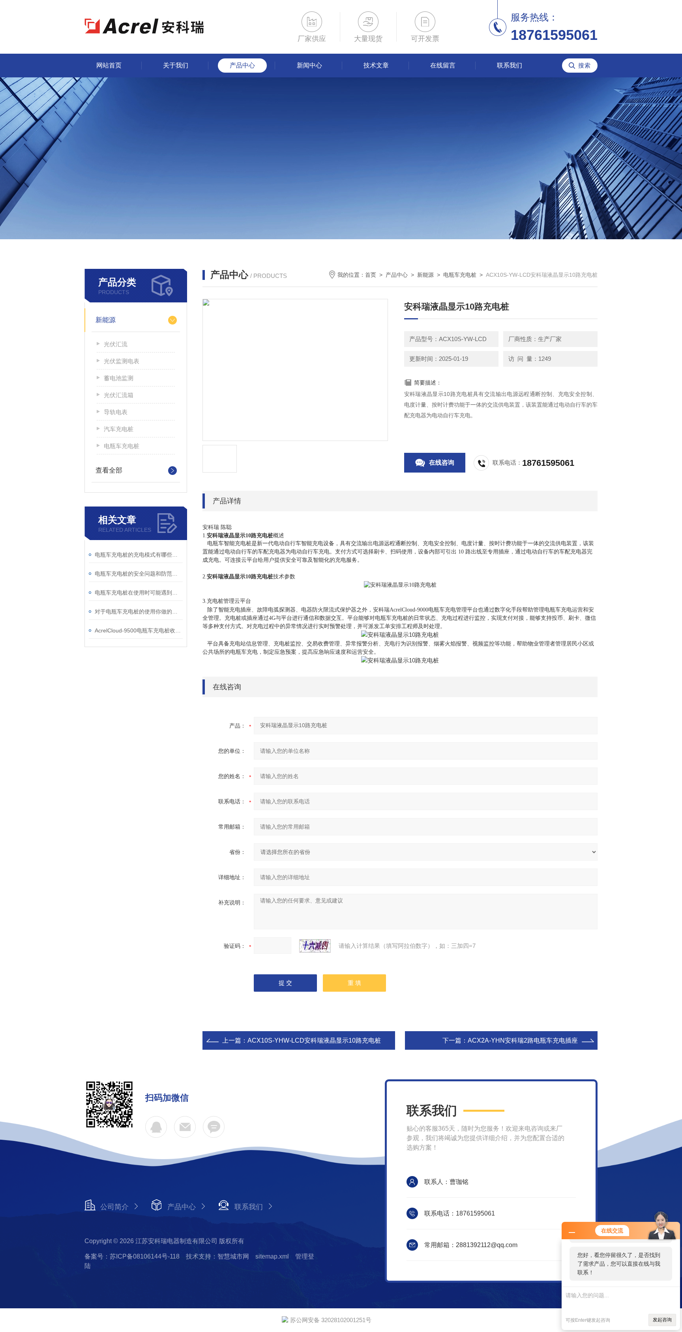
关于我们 (175, 65)
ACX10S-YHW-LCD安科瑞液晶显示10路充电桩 (314, 1040)
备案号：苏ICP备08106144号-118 (132, 1256)
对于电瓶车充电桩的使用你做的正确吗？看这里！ (139, 611)
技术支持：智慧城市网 (217, 1256)
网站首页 (109, 65)
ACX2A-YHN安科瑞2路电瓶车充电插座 (523, 1040)
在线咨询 (441, 462)
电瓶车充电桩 (121, 446)
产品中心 (242, 65)
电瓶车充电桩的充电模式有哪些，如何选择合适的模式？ (139, 555)
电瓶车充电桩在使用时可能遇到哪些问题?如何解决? (139, 592)
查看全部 (109, 470)
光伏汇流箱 (118, 395)
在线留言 (442, 65)
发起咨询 (662, 1320)
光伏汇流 (115, 344)
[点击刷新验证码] (315, 946)
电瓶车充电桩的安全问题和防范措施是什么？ (139, 573)
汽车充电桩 (118, 429)
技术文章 (376, 65)
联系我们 (509, 65)
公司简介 (114, 1207)
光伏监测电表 (121, 361)
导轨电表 (115, 412)
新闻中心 (309, 65)
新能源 (106, 320)
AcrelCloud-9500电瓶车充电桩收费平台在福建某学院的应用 (139, 630)
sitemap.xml (272, 1256)
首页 (370, 275)
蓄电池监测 (118, 378)
